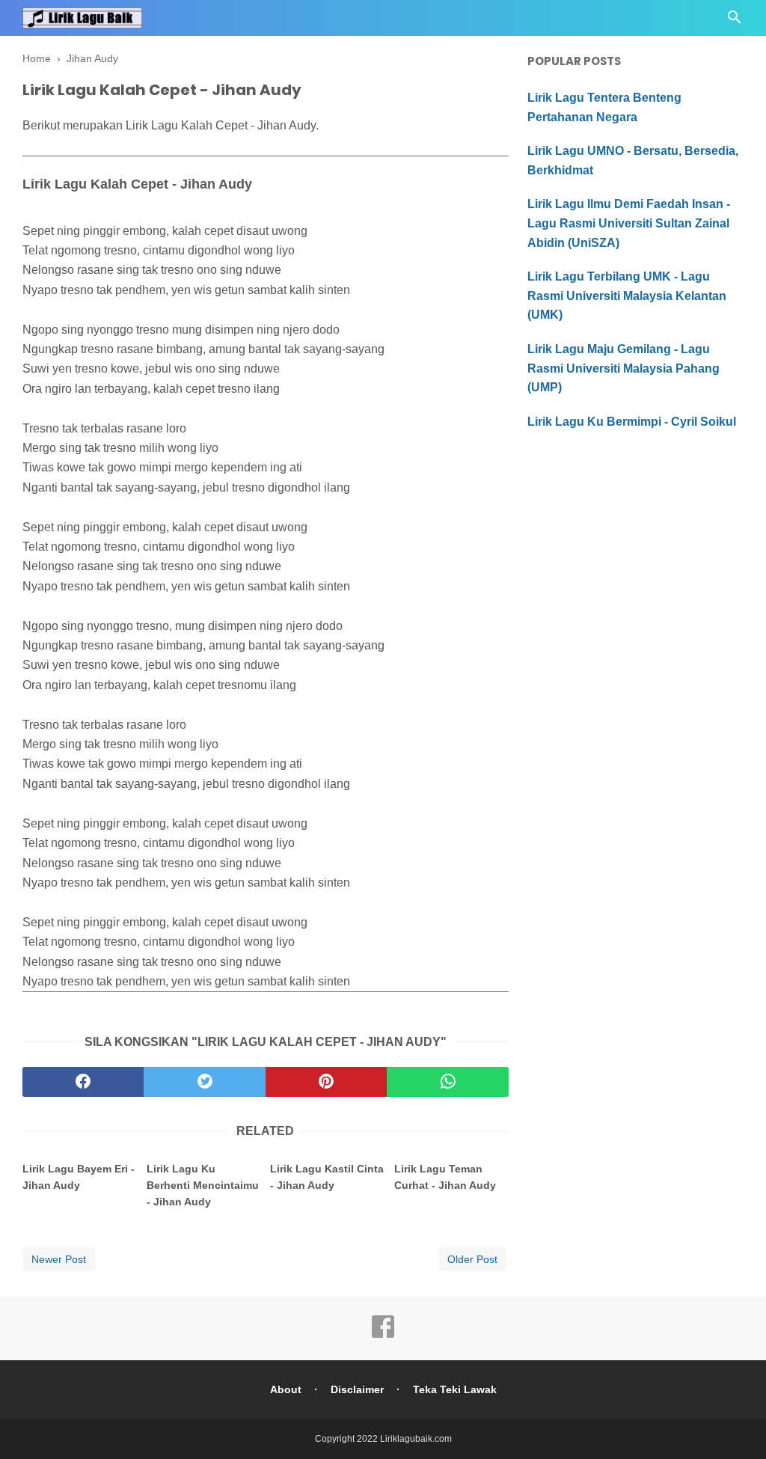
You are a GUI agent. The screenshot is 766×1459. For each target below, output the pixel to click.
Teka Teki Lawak (455, 1389)
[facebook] (83, 1082)
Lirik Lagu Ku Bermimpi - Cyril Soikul (631, 421)
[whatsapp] (447, 1082)
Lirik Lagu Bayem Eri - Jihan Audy (78, 1177)
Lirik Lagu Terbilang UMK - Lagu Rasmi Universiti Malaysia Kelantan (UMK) (626, 295)
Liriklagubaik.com (416, 1439)
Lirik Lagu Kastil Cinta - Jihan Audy (327, 1177)
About (285, 1389)
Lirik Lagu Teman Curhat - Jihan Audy (445, 1177)
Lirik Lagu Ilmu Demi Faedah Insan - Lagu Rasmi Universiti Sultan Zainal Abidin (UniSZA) (628, 223)
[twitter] (204, 1082)
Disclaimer (357, 1389)
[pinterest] (326, 1082)
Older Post (472, 1259)
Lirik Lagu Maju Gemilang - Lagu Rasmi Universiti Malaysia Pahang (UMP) (623, 368)
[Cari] (735, 21)
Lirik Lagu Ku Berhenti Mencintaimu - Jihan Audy (203, 1185)
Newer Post (58, 1259)
